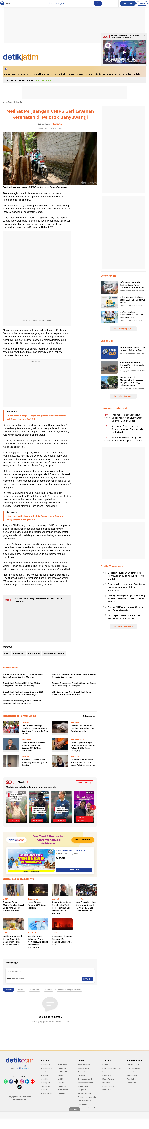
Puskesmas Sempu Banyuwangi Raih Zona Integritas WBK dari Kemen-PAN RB (36, 417)
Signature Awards (85, 1079)
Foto (121, 74)
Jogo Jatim (26, 74)
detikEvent (82, 1075)
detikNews (45, 1065)
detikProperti (46, 1093)
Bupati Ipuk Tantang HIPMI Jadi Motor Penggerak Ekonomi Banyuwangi (21, 684)
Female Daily (132, 1079)
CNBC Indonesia (133, 1068)
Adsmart (81, 1072)
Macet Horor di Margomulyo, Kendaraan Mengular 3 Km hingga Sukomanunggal (131, 381)
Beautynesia (132, 1075)
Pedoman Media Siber (111, 1068)
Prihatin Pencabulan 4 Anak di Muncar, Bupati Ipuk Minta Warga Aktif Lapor (74, 684)
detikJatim (8, 102)
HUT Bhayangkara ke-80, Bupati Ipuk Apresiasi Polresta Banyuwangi (74, 675)
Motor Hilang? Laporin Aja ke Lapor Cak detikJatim (132, 348)
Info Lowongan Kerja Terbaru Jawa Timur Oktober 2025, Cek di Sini (132, 285)
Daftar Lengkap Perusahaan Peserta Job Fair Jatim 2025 (132, 315)
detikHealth (62, 1072)
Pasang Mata (83, 1068)
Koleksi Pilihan (26, 80)
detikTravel (62, 1065)
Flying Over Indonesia (87, 1097)
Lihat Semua (83, 783)
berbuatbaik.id (84, 1065)
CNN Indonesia (133, 1065)
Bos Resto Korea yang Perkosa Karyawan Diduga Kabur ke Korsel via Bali (126, 576)
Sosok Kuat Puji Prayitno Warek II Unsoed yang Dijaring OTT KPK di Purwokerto (34, 746)
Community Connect (86, 1108)
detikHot (44, 1079)
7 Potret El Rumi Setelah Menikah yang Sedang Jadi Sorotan (34, 762)
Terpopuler (11, 80)
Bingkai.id (82, 1090)
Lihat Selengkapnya (122, 329)
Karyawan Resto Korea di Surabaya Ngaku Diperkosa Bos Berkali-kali (128, 429)
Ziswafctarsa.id (84, 1093)
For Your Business (85, 1101)
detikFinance (46, 1072)
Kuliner (89, 74)
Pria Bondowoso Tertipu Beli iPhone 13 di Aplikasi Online (127, 439)
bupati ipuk (19, 653)
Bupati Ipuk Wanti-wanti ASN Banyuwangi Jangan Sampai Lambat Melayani (23, 675)
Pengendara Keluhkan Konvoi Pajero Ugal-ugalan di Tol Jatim (132, 365)
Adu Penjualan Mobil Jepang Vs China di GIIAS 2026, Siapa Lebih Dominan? (86, 906)
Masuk (142, 3)
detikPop (62, 1093)
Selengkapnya (89, 716)
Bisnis (98, 74)
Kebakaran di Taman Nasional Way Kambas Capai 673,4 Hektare (62, 940)
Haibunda (131, 1072)
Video (129, 74)
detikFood (62, 1068)
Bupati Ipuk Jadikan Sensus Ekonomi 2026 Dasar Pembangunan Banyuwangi (23, 693)
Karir (104, 1072)
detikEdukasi (46, 1068)
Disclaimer (106, 1090)
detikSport (45, 1083)
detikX (60, 1079)
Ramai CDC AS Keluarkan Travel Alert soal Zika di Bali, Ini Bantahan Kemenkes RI (38, 942)
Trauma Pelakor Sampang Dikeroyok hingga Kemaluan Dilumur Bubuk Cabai (127, 418)
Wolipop (61, 1075)
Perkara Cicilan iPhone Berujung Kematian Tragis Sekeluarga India (83, 728)
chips (7, 653)
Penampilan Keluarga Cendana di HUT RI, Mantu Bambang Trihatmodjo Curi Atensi (35, 729)
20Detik (61, 1083)
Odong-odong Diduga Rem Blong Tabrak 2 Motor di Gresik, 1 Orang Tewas (126, 598)
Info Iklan (106, 1083)
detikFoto (62, 1086)
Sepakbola (39, 74)
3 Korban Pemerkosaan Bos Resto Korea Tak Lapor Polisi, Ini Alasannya (83, 762)
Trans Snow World (85, 1083)
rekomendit (82, 1104)
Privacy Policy (108, 1086)
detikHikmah (63, 1090)
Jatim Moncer (110, 74)
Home (7, 74)
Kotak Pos (106, 1075)
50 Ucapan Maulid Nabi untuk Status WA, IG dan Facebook (124, 617)
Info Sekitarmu (43, 80)
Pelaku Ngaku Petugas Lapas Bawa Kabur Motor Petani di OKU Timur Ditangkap (83, 746)
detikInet (44, 1075)
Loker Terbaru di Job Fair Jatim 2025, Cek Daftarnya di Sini (132, 300)
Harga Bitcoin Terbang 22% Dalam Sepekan (37, 905)
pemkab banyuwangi (53, 653)
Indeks (137, 74)
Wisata (79, 74)
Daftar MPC (128, 3)
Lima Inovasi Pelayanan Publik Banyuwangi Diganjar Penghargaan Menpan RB (35, 518)
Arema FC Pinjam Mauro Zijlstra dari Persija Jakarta (125, 608)
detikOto (45, 1090)
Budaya (70, 74)
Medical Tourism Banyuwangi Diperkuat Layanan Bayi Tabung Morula (22, 701)
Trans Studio (83, 1086)
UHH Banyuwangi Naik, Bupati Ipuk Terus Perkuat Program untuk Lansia (71, 693)
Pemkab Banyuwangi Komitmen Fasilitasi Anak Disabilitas (125, 36)
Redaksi (105, 1065)
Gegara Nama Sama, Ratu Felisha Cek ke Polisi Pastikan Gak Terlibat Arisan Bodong (61, 907)
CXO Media (131, 1083)
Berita (15, 74)
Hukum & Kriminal (56, 74)
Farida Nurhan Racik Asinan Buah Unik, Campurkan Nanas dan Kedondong (12, 940)
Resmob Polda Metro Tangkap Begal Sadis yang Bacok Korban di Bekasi (13, 906)
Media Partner (108, 1079)
